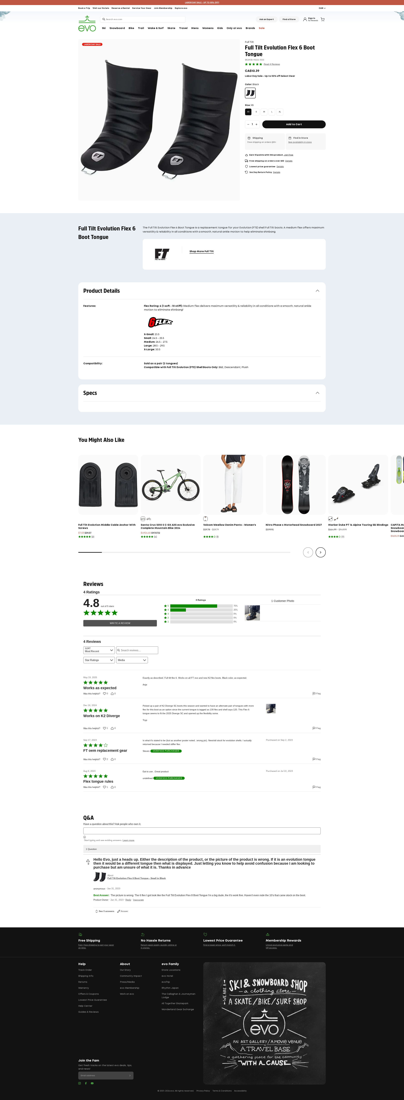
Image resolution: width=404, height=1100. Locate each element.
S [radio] (256, 112)
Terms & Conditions (222, 1091)
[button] (201, 606)
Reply (128, 900)
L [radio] (271, 112)
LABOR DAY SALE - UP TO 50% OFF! (202, 2)
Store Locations (171, 970)
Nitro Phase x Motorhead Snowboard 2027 (294, 525)
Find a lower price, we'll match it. (219, 945)
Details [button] (288, 161)
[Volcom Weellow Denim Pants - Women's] (233, 485)
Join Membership (163, 8)
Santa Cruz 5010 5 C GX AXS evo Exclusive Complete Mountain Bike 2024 (168, 526)
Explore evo (181, 8)
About (125, 964)
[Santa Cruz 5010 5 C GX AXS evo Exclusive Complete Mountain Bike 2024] (171, 485)
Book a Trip (84, 8)
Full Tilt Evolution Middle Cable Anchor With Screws (107, 526)
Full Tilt (249, 42)
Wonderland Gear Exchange (178, 1009)
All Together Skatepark (175, 1003)
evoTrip (166, 982)
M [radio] (264, 112)
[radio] (250, 93)
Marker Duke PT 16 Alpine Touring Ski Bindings (358, 525)
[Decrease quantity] (248, 124)
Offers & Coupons (88, 994)
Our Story (125, 970)
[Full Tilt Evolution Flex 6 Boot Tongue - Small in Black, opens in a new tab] (99, 877)
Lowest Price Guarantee (92, 1000)
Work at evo (127, 994)
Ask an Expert (266, 19)
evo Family (170, 964)
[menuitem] (104, 28)
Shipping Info (85, 976)
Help (82, 964)
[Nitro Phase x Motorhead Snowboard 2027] (296, 485)
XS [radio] (248, 112)
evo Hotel (167, 976)
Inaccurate (138, 900)
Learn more (128, 840)
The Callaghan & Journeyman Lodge (178, 995)
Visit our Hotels (101, 8)
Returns (82, 982)
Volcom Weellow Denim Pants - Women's (229, 525)
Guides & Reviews (88, 1012)
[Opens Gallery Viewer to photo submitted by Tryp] (252, 612)
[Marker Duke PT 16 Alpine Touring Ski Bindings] (358, 485)
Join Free (288, 155)
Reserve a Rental (121, 8)
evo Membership (129, 988)
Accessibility (240, 1091)
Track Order (85, 970)
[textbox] (202, 830)
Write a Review (120, 623)
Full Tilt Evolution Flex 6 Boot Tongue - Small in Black (136, 878)
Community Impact (131, 976)
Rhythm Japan (170, 988)
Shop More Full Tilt (202, 251)
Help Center (85, 1006)
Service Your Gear (141, 8)
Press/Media (127, 982)
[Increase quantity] (256, 124)
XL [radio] (280, 112)
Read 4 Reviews (272, 64)
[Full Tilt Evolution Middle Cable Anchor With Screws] (108, 485)
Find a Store (289, 19)
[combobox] (143, 19)
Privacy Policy (203, 1091)
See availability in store (300, 142)
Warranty (83, 988)
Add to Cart (294, 124)
